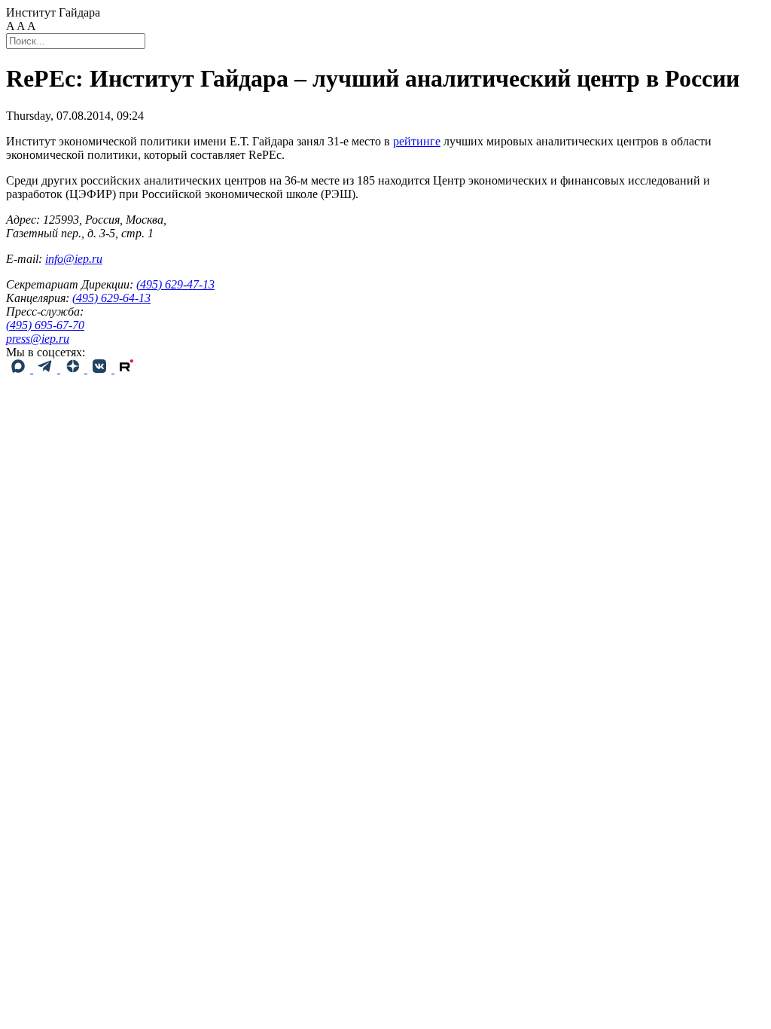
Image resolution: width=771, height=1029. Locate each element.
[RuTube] (126, 368)
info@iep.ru (73, 258)
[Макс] (19, 368)
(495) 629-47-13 (175, 284)
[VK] (100, 368)
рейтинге (416, 141)
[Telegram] (46, 368)
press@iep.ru (37, 338)
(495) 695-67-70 (45, 325)
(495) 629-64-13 (111, 298)
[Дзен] (73, 368)
